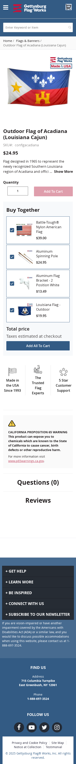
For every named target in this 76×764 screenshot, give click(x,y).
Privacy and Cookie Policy (29, 743)
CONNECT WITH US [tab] (26, 603)
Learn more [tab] (21, 582)
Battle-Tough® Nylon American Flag (48, 227)
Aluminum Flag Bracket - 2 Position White (48, 280)
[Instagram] (57, 727)
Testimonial (54, 747)
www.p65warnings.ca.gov (26, 461)
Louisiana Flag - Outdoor (48, 307)
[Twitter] (44, 727)
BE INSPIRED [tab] (20, 592)
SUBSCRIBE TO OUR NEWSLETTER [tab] (39, 614)
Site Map (58, 743)
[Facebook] (19, 727)
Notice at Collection (27, 747)
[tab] (38, 482)
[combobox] (38, 27)
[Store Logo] (29, 8)
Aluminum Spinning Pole (47, 253)
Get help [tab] (17, 571)
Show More (63, 171)
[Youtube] (32, 727)
